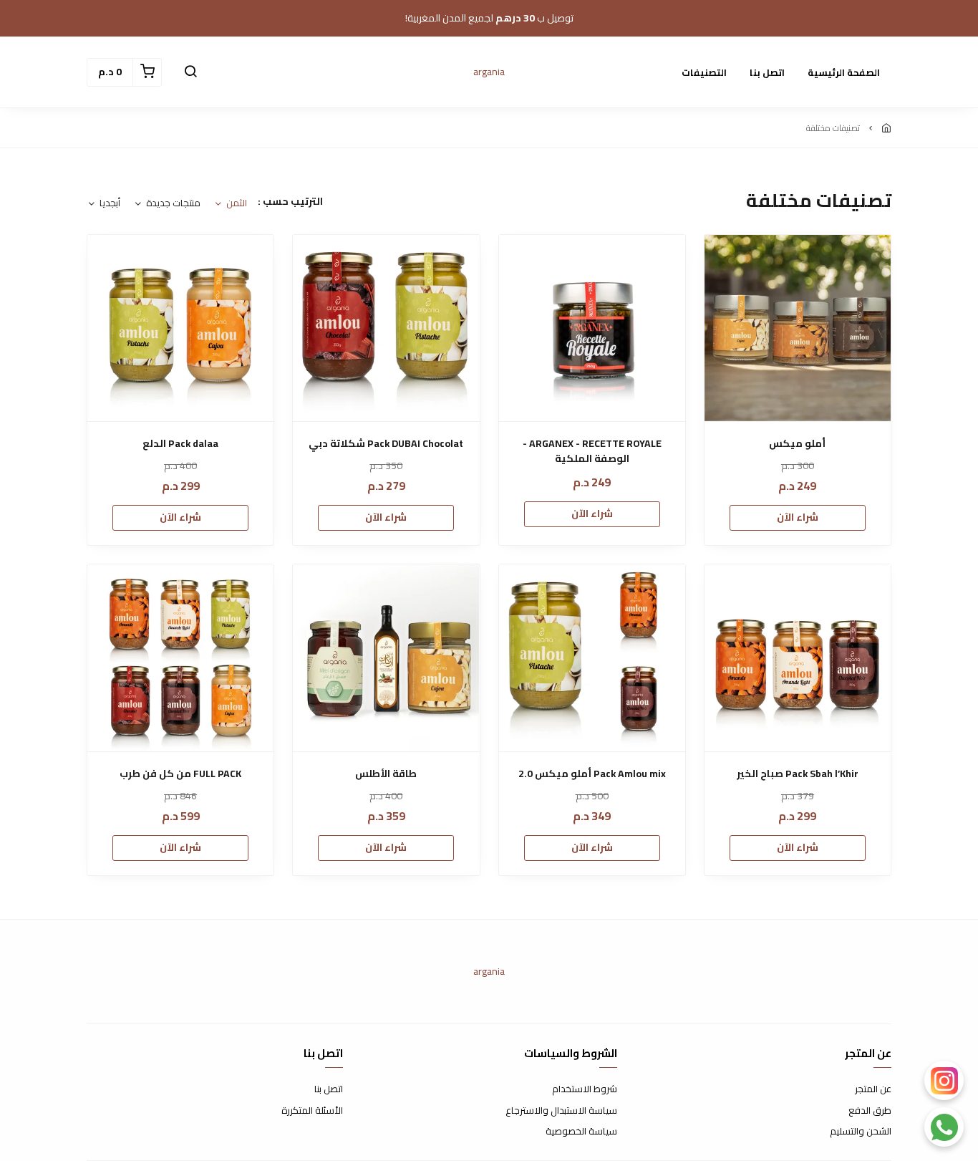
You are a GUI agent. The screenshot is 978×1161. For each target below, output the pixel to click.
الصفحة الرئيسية (844, 72)
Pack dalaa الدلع (180, 443)
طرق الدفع (869, 1111)
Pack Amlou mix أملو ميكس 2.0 (592, 773)
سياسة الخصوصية (581, 1131)
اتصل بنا (767, 72)
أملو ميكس (797, 443)
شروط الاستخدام (584, 1089)
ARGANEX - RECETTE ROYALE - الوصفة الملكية (592, 451)
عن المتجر (873, 1089)
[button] (190, 72)
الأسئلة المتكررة (312, 1111)
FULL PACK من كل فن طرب (180, 773)
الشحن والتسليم (860, 1131)
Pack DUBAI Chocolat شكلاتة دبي (386, 443)
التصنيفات (704, 72)
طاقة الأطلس (386, 773)
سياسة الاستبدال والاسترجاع (561, 1111)
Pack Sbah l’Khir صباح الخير (797, 773)
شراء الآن (797, 517)
